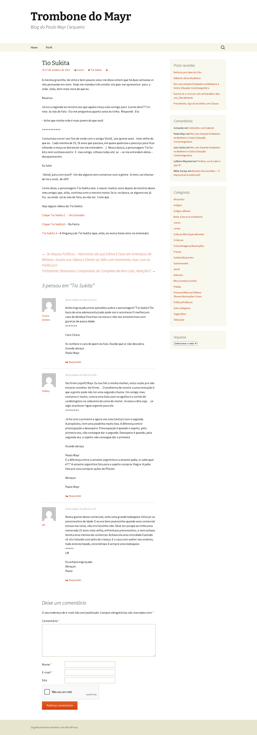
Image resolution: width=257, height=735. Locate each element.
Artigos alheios (182, 211)
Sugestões (180, 314)
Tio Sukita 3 (49, 233)
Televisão (179, 319)
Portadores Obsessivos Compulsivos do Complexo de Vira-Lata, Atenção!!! (99, 270)
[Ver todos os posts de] (106, 70)
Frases (177, 251)
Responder (75, 362)
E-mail (47, 672)
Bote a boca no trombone (188, 216)
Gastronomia (181, 263)
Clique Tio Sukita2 (53, 224)
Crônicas (178, 240)
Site (44, 680)
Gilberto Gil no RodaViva (187, 78)
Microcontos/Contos (185, 281)
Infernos (178, 275)
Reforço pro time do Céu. (188, 72)
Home (34, 47)
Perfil (49, 47)
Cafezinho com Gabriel (201, 128)
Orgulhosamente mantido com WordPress (54, 727)
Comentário (50, 621)
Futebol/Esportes (184, 257)
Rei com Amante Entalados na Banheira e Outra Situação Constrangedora (197, 137)
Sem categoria (182, 308)
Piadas (177, 286)
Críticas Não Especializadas (189, 234)
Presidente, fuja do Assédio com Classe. (196, 103)
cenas (177, 228)
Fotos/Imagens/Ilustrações (189, 246)
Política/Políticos (183, 302)
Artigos (178, 205)
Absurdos (179, 199)
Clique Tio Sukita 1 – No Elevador (63, 215)
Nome (47, 664)
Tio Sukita (96, 70)
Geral (177, 269)
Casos (80, 70)
